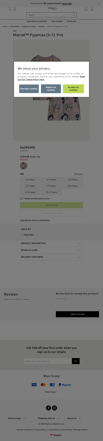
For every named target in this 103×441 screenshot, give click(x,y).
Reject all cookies (51, 88)
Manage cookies (28, 88)
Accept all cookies (73, 88)
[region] (51, 79)
